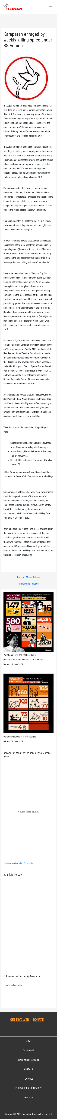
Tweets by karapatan (12, 985)
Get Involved (19, 1020)
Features (28, 1078)
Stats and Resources (29, 1060)
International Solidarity (28, 1088)
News (28, 1041)
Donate (38, 1020)
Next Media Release (29, 584)
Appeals (28, 1069)
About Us (28, 1097)
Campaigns (28, 1050)
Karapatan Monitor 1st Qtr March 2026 (18, 863)
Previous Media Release (28, 577)
